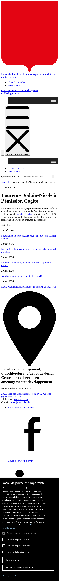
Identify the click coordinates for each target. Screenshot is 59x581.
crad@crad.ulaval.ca (21, 402)
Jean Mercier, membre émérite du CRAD (21, 276)
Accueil (5, 182)
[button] (14, 575)
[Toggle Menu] (53, 100)
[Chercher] (2, 153)
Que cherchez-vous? (11, 176)
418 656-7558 (21, 399)
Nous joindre (14, 85)
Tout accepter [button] (12, 560)
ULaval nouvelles (16, 82)
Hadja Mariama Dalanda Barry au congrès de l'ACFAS (28, 286)
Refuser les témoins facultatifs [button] (20, 567)
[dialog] (29, 529)
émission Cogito (24, 214)
